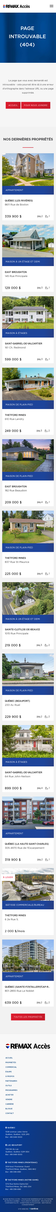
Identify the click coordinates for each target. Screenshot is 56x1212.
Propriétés (10, 1062)
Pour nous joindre (36, 105)
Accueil (13, 105)
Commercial (11, 1067)
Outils (8, 1085)
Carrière (9, 1104)
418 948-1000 (16, 1137)
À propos (9, 1076)
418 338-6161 (15, 1172)
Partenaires (11, 1081)
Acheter (9, 1095)
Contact (9, 1113)
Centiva (33, 1209)
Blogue (9, 1109)
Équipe (8, 1072)
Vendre (8, 1099)
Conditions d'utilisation (30, 1203)
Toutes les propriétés (28, 1017)
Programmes (11, 1090)
